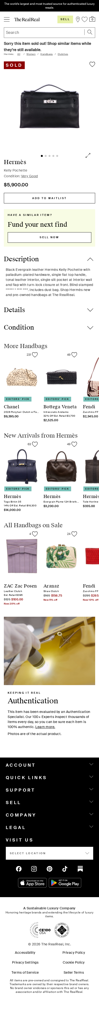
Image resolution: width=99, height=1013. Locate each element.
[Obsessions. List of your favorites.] (84, 19)
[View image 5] (57, 156)
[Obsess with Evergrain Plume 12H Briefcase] (74, 444)
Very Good (29, 176)
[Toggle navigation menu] (7, 19)
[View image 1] (42, 156)
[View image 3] (49, 156)
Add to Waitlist (49, 198)
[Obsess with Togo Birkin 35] (35, 444)
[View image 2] (46, 156)
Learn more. (45, 727)
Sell (65, 19)
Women (31, 54)
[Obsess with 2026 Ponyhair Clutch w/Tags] (35, 355)
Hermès (15, 162)
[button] (89, 32)
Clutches (63, 54)
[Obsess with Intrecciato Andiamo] (74, 355)
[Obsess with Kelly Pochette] (92, 64)
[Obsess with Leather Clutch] (35, 534)
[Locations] (77, 19)
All (18, 54)
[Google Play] (65, 883)
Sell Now (49, 237)
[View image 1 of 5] (49, 106)
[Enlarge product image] (88, 156)
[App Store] (32, 883)
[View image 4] (53, 156)
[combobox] (49, 32)
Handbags (46, 54)
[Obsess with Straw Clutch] (74, 534)
